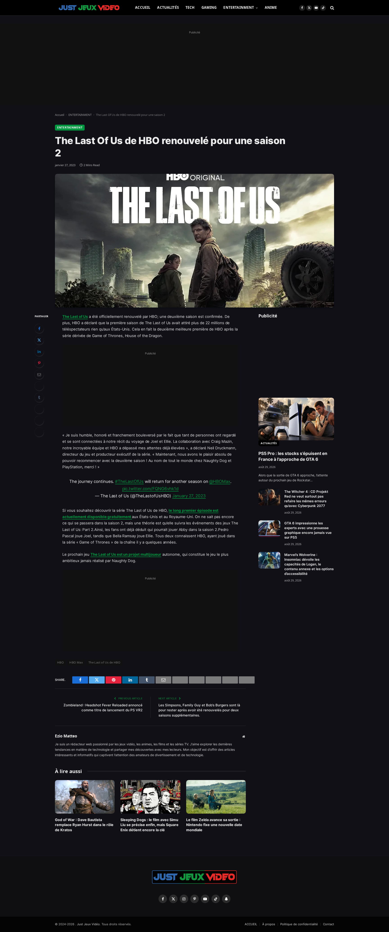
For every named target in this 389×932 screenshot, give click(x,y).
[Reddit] (39, 408)
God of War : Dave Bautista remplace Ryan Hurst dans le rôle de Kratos (84, 824)
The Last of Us (75, 316)
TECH (190, 7)
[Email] (39, 374)
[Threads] (39, 420)
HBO (60, 662)
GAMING (209, 7)
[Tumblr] (39, 397)
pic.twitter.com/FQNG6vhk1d (150, 488)
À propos (268, 924)
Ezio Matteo (66, 736)
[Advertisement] (194, 67)
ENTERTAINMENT (238, 7)
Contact (328, 924)
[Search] (331, 8)
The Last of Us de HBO (104, 662)
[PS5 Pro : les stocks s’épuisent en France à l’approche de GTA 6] (296, 419)
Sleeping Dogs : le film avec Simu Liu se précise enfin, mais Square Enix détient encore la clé (149, 824)
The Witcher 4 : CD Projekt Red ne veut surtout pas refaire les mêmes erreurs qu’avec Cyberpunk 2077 (306, 498)
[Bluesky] (39, 385)
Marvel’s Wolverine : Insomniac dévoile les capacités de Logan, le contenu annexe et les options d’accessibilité (309, 564)
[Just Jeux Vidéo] (89, 8)
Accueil (59, 115)
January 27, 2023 (189, 495)
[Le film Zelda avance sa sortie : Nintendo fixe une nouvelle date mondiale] (216, 797)
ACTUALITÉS (168, 7)
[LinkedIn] (39, 351)
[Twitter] (39, 339)
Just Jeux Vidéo (88, 924)
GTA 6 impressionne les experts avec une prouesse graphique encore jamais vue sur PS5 (308, 530)
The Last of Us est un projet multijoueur (125, 554)
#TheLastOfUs (129, 481)
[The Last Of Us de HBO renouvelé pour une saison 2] (194, 241)
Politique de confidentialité (299, 924)
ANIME (271, 7)
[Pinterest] (39, 362)
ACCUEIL (142, 7)
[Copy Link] (39, 431)
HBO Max (76, 662)
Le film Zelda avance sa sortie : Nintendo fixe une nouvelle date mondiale (214, 824)
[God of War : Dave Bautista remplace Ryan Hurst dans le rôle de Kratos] (85, 797)
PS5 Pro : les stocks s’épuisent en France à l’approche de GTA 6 (292, 456)
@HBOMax (219, 481)
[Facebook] (39, 328)
